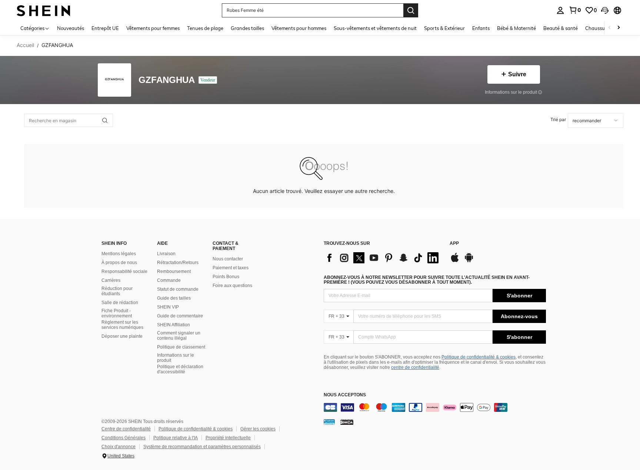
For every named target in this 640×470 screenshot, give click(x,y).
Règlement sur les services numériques (122, 325)
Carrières (110, 280)
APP (454, 243)
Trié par (558, 119)
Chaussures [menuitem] (598, 28)
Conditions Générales (123, 437)
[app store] (455, 261)
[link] (575, 10)
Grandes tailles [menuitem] (247, 28)
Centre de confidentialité (126, 428)
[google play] (469, 261)
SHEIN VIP (168, 307)
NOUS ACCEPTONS (345, 395)
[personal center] (560, 10)
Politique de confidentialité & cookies (478, 357)
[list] (383, 257)
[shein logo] (43, 10)
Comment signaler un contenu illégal (178, 335)
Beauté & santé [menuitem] (560, 28)
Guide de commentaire (180, 316)
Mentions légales (118, 253)
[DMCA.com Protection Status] (346, 421)
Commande (169, 280)
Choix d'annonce (118, 446)
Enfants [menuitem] (481, 28)
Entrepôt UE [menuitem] (105, 28)
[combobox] (595, 120)
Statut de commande (178, 289)
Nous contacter (228, 258)
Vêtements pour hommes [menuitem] (298, 28)
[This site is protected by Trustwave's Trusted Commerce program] (329, 421)
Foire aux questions (232, 285)
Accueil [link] (25, 45)
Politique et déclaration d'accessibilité (180, 369)
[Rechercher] (410, 10)
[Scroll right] (618, 28)
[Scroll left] (609, 28)
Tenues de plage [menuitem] (205, 28)
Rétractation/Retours (178, 262)
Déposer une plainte (122, 336)
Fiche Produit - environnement (116, 313)
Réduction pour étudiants (117, 291)
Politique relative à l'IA (175, 437)
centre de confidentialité (415, 367)
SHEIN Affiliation (173, 324)
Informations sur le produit (175, 358)
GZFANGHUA (167, 80)
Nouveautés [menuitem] (70, 28)
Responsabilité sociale (124, 271)
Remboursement (174, 271)
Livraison (166, 253)
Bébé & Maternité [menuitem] (516, 28)
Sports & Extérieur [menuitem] (444, 28)
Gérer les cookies (258, 428)
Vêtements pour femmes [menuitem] (153, 28)
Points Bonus (226, 276)
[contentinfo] (435, 407)
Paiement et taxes (231, 267)
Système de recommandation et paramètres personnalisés (202, 446)
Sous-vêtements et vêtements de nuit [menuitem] (375, 28)
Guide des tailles (174, 298)
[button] (604, 10)
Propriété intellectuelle (228, 437)
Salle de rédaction (119, 302)
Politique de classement (181, 347)
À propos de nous (119, 262)
